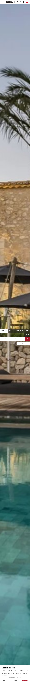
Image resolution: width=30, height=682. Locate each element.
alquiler (11, 330)
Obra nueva (27, 332)
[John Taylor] (15, 2)
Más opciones (23, 343)
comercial (19, 330)
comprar (4, 330)
